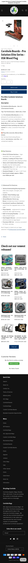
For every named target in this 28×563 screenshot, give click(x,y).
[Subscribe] (23, 533)
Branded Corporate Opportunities (12, 413)
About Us (5, 385)
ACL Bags (5, 399)
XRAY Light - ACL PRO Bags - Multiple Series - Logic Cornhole (7, 337)
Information (6, 482)
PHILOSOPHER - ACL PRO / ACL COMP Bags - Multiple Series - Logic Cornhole (21, 337)
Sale (4, 465)
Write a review (14, 363)
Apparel (5, 454)
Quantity (3, 79)
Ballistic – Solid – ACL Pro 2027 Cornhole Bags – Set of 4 (21, 269)
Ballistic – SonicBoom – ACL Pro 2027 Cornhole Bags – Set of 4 (6, 269)
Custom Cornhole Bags (9, 437)
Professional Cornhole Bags (17, 229)
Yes (4, 66)
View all (14, 347)
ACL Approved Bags (8, 433)
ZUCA (4, 472)
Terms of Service (7, 392)
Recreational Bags (8, 440)
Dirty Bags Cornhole (15, 560)
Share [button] (4, 236)
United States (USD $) (13, 549)
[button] (2, 10)
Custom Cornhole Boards (10, 409)
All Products (6, 426)
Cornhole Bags (7, 406)
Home (4, 423)
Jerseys (5, 458)
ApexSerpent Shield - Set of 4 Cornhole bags (20, 316)
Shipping (3, 71)
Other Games (6, 468)
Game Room (6, 475)
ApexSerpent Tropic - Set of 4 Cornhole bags (7, 316)
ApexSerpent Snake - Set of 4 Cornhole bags (7, 292)
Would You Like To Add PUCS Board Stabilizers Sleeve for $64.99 (13, 62)
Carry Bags (6, 461)
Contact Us (6, 388)
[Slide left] (10, 46)
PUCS (4, 451)
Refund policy (7, 395)
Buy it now (14, 92)
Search (5, 381)
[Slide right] (17, 46)
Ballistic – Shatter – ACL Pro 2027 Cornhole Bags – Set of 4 (21, 293)
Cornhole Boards (7, 402)
